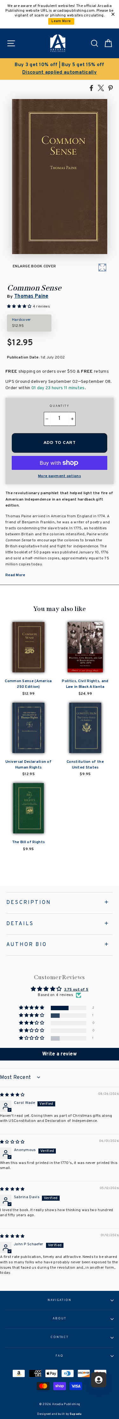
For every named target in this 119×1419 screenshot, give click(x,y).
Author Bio (26, 945)
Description (28, 902)
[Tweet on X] (101, 87)
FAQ (59, 1356)
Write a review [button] (59, 1054)
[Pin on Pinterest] (110, 87)
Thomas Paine (31, 296)
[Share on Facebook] (91, 87)
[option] (59, 69)
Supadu (76, 1414)
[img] (12, 1095)
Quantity (59, 406)
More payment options (59, 476)
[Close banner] (113, 14)
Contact (59, 1337)
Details (20, 924)
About (59, 1319)
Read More (15, 575)
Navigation (59, 1300)
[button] (32, 1008)
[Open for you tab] (98, 1379)
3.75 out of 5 (76, 989)
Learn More (61, 21)
